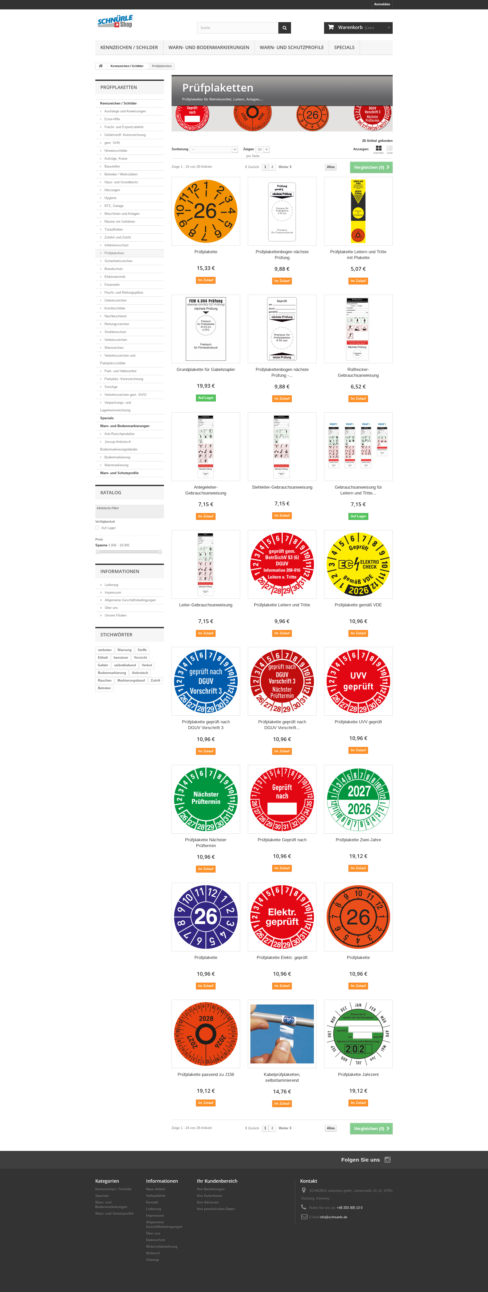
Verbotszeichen (115, 340)
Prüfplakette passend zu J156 (206, 1074)
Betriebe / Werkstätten (120, 174)
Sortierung (180, 149)
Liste (390, 152)
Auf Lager (108, 528)
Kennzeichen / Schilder (129, 47)
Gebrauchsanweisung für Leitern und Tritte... (358, 490)
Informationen (119, 571)
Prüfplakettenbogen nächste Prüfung (282, 254)
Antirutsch (140, 673)
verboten (105, 650)
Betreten (104, 688)
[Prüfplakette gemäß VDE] (358, 564)
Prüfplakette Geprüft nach (282, 839)
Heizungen (111, 190)
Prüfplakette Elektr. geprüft (282, 957)
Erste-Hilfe (111, 119)
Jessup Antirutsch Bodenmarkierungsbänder (119, 445)
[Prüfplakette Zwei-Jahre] (358, 799)
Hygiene (109, 198)
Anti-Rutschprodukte (118, 434)
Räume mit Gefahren (119, 221)
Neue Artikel (155, 1189)
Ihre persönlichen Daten (216, 1209)
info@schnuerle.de (333, 1217)
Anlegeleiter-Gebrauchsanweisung (205, 490)
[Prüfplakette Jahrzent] (358, 1034)
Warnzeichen (113, 348)
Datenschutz (155, 1240)
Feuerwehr (111, 285)
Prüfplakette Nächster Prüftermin (205, 842)
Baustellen (111, 166)
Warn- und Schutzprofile (292, 47)
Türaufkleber (113, 229)
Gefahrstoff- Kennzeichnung (124, 135)
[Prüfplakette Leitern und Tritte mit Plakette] (358, 211)
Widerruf (153, 1253)
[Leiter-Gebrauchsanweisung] (206, 564)
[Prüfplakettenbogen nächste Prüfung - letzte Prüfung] (282, 329)
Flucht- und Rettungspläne (123, 292)
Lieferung (111, 585)
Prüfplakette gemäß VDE (358, 605)
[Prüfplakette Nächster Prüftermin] (206, 799)
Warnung (124, 650)
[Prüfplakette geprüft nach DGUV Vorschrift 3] (206, 681)
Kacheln (379, 152)
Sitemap (152, 1260)
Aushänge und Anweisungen (124, 111)
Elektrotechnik (114, 277)
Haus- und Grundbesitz (120, 182)
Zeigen (248, 149)
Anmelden (382, 4)
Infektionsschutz (116, 245)
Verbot (147, 665)
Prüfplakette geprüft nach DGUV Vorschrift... (282, 724)
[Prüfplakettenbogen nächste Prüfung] (282, 211)
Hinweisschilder (115, 151)
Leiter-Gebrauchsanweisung (205, 605)
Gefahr (103, 665)
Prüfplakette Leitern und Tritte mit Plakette (358, 254)
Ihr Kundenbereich (217, 1181)
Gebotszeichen (115, 300)
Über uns (111, 608)
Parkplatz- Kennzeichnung (123, 379)
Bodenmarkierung (116, 457)
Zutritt (155, 680)
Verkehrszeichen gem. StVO (124, 395)
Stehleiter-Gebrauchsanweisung (282, 487)
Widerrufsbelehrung (161, 1247)
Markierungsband (131, 680)
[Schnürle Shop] (142, 21)
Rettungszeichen (116, 324)
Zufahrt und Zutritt (117, 237)
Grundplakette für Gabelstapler (206, 369)
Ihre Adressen (208, 1202)
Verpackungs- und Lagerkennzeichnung (115, 406)
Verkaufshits (155, 1196)
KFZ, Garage (113, 206)
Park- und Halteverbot (119, 371)
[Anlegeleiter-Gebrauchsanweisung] (206, 446)
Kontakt (152, 1202)
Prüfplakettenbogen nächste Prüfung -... (282, 372)
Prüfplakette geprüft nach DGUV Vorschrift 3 (206, 724)
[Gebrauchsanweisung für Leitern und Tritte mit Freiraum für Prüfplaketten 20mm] (358, 446)
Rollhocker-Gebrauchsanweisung (358, 372)
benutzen (121, 657)
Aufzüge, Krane (115, 158)
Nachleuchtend (114, 316)
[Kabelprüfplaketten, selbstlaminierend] (282, 1034)
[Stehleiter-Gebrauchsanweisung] (282, 446)
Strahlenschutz (115, 332)
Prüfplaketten (113, 253)
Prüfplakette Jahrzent (358, 1074)
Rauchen (105, 680)
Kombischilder (114, 308)
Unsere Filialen (115, 615)
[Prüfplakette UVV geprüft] (358, 681)
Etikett (103, 657)
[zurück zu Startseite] (100, 66)
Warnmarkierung (115, 465)
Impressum (112, 592)
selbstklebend (125, 665)
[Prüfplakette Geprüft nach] (282, 799)
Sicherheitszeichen (117, 261)
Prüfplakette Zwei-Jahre (358, 839)
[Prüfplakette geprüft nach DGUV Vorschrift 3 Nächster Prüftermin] (282, 681)
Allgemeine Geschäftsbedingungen (130, 600)
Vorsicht (140, 657)
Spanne (101, 545)
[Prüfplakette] (206, 211)
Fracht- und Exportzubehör (123, 127)
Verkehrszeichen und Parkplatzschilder (117, 359)
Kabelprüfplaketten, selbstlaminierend (282, 1077)
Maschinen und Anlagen (121, 214)
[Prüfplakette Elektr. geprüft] (282, 917)
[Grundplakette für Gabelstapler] (206, 329)
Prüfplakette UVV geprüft (358, 721)
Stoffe (142, 650)
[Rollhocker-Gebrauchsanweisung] (358, 329)
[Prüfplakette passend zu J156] (206, 1034)
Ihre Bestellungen (211, 1189)
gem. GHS (111, 143)
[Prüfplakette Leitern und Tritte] (282, 564)
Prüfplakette (205, 251)
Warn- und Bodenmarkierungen (209, 47)
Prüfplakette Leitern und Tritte (282, 605)
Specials (344, 47)
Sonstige (110, 387)
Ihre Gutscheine (209, 1196)
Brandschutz (113, 269)
